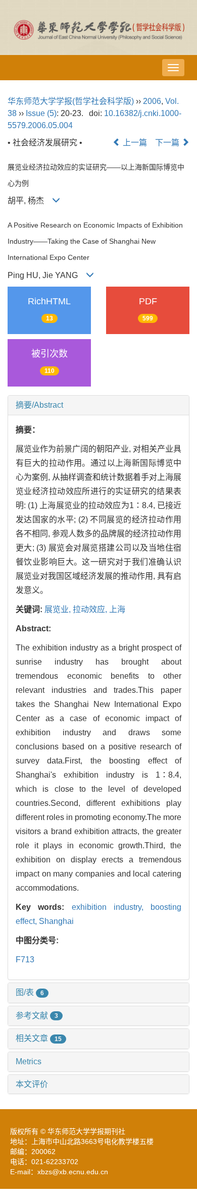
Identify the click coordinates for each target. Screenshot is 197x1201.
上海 (117, 609)
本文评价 (32, 1084)
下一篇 (168, 142)
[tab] (98, 405)
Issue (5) (41, 113)
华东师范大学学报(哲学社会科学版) (71, 101)
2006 (152, 101)
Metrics (28, 1061)
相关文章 (39, 1038)
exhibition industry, (111, 907)
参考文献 (37, 1015)
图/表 (30, 992)
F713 (25, 959)
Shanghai (56, 921)
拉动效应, (91, 609)
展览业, (58, 609)
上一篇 (134, 142)
